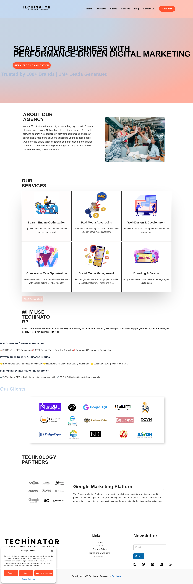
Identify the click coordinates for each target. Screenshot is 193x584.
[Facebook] (135, 564)
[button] (52, 550)
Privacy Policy (100, 549)
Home (89, 9)
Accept (11, 573)
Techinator (116, 576)
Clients (113, 9)
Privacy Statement (28, 579)
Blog (136, 9)
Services (125, 9)
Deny (26, 573)
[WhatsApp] (170, 564)
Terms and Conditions (99, 553)
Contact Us (148, 9)
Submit (138, 556)
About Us (101, 9)
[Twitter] (143, 564)
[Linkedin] (161, 564)
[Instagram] (152, 564)
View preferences (44, 573)
